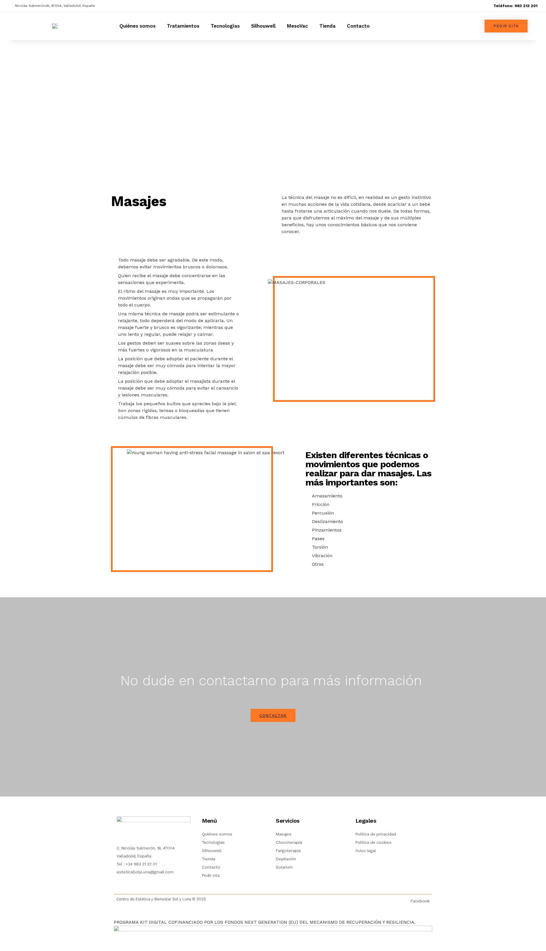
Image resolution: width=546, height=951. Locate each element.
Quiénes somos (137, 26)
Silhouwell (263, 26)
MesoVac (297, 26)
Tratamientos (183, 26)
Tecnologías (225, 26)
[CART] (389, 26)
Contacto (358, 26)
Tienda (327, 26)
